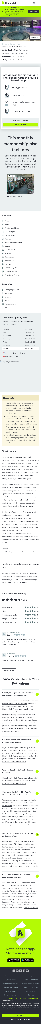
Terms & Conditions (31, 980)
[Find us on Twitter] (17, 971)
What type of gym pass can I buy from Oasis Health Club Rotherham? (17, 694)
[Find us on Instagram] (20, 971)
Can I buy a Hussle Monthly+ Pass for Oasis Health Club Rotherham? (16, 793)
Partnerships (30, 991)
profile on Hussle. (31, 866)
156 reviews (17, 57)
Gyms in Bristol (10, 980)
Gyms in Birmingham (10, 987)
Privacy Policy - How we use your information (30, 985)
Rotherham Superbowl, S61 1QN (15, 53)
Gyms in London (10, 976)
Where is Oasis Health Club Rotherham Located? (17, 771)
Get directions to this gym (15, 353)
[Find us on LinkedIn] (24, 971)
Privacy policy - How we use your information (23, 999)
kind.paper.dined (10, 356)
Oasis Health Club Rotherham (14, 703)
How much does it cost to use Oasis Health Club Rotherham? (16, 741)
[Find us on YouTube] (27, 971)
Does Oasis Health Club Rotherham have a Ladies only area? (16, 876)
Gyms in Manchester (10, 983)
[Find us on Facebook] (14, 971)
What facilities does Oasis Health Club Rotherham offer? (17, 835)
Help (30, 976)
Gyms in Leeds (10, 991)
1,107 (5, 77)
